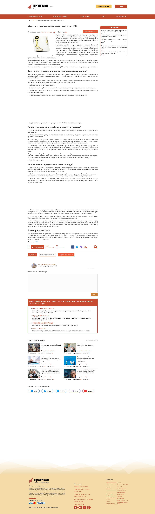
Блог (103, 16)
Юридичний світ (121, 16)
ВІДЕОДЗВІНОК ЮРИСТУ (40, 316)
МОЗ (36, 242)
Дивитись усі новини (92, 340)
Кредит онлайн (78, 501)
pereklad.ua (119, 482)
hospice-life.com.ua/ (121, 490)
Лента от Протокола (46, 32)
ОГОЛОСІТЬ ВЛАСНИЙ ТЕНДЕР (42, 323)
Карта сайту (77, 491)
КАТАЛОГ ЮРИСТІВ (38, 329)
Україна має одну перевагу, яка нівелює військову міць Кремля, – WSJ (114, 53)
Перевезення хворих (121, 488)
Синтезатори (109, 491)
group (49, 391)
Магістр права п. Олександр (47, 264)
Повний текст (32, 498)
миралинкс (108, 485)
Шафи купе (119, 496)
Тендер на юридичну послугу (83, 494)
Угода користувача (80, 496)
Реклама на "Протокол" (81, 486)
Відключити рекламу (90, 31)
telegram (62, 391)
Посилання (108, 501)
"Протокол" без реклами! (81, 489)
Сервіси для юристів (60, 16)
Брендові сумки (120, 498)
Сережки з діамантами (111, 482)
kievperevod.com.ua (110, 503)
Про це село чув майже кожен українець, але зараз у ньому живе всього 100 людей (114, 32)
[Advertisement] (62, 109)
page (35, 391)
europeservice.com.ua (111, 497)
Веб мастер (108, 487)
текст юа (108, 499)
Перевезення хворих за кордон (122, 503)
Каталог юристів (84, 16)
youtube (90, 391)
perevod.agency (109, 493)
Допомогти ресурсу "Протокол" (83, 499)
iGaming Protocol (79, 504)
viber (76, 391)
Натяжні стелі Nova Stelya (122, 500)
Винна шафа (119, 486)
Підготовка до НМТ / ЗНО (122, 484)
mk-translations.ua (121, 492)
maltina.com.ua (120, 494)
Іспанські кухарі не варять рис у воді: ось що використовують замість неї (114, 36)
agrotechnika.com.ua (110, 495)
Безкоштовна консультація (43, 309)
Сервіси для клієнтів (35, 16)
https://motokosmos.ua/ (111, 489)
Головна (30, 20)
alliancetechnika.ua (110, 484)
